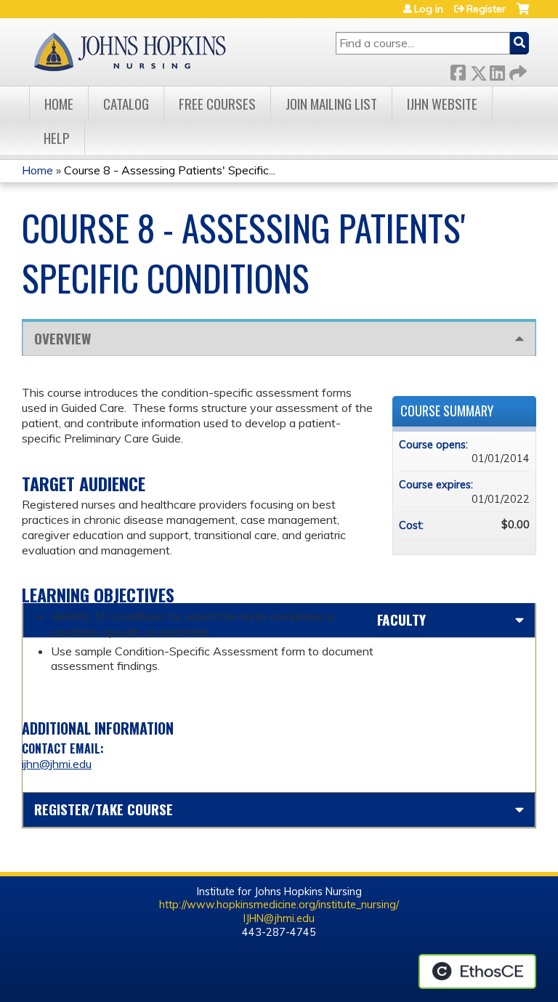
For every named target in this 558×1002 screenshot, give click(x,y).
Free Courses (217, 103)
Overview (62, 338)
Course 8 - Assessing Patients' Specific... (169, 170)
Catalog (126, 103)
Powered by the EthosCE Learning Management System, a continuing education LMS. (477, 971)
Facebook (457, 70)
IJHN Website (442, 103)
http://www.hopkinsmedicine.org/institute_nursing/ (279, 904)
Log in (428, 9)
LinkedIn (497, 70)
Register (486, 9)
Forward (516, 70)
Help (57, 137)
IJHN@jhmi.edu (279, 918)
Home (58, 103)
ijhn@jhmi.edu (57, 763)
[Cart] (523, 14)
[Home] (129, 52)
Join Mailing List (331, 103)
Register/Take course (103, 809)
